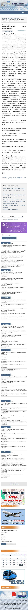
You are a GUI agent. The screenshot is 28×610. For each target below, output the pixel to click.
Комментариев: (18, 217)
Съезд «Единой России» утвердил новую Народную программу (11, 283)
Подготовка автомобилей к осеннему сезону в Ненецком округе (13, 416)
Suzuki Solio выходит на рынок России (11, 408)
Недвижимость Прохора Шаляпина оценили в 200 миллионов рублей (14, 377)
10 (3, 560)
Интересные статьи (14, 484)
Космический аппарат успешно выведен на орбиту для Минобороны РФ (12, 279)
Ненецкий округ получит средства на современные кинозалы (10, 369)
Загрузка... (4, 509)
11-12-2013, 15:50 (7, 31)
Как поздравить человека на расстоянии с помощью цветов (12, 475)
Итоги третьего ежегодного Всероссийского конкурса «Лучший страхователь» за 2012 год (14, 190)
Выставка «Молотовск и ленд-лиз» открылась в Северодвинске (13, 345)
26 (10, 565)
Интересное (14, 484)
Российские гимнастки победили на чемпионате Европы (13, 434)
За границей (4, 532)
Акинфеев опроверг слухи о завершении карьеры (14, 438)
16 (25, 560)
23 (25, 562)
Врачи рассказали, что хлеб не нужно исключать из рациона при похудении (13, 331)
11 (6, 560)
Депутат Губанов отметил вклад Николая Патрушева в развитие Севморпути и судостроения (11, 274)
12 (10, 560)
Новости (10, 220)
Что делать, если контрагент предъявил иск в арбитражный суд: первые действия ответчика (13, 459)
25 (6, 565)
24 (3, 565)
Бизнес (16, 220)
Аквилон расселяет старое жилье (9, 386)
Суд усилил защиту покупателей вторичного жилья (12, 304)
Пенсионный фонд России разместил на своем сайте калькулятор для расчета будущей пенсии (14, 195)
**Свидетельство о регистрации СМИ (9, 600)
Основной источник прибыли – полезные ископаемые (14, 206)
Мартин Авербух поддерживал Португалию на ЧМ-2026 (13, 446)
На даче (4, 536)
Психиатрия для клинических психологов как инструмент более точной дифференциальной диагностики (13, 470)
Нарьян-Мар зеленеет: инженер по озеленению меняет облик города (13, 246)
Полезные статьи (14, 483)
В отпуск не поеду (6, 539)
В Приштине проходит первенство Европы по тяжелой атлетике (12, 429)
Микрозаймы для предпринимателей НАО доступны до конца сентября (12, 309)
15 (21, 560)
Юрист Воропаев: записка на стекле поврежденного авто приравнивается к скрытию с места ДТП (14, 422)
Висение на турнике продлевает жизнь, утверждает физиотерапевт (11, 336)
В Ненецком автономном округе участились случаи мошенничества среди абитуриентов (12, 326)
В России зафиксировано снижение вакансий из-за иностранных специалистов (13, 300)
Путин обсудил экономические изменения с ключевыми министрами (12, 288)
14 (17, 560)
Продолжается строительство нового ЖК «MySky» (14, 394)
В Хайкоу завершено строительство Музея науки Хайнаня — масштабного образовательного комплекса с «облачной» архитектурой (13, 251)
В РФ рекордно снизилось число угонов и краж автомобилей (13, 411)
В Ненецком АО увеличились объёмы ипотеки (13, 313)
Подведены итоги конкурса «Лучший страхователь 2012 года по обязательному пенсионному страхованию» (14, 201)
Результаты (8, 543)
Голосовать (3, 543)
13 (14, 560)
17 (3, 562)
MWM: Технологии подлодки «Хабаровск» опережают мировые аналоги (12, 292)
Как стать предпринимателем (10, 209)
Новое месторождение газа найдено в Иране (12, 317)
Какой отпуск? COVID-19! (7, 541)
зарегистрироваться (12, 230)
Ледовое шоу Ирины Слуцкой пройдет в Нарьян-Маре (13, 352)
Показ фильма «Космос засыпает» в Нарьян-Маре (12, 365)
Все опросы (14, 543)
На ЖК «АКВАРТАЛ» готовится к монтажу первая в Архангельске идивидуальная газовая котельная (14, 389)
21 (17, 562)
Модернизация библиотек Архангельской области (14, 361)
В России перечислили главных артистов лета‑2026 (11, 357)
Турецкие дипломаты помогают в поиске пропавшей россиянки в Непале (11, 340)
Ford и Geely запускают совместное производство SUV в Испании (14, 403)
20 (14, 562)
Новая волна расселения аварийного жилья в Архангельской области (13, 382)
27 (14, 565)
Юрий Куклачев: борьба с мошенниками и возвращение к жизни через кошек (12, 261)
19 (10, 562)
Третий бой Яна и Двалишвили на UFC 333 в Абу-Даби (14, 442)
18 (6, 562)
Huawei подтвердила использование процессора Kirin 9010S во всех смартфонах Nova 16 (13, 256)
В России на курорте (6, 534)
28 (17, 565)
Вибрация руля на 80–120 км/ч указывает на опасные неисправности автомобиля (12, 265)
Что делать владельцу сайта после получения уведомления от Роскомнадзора (13, 454)
